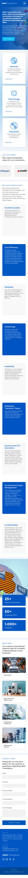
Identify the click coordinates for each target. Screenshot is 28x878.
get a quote (8, 39)
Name (4, 773)
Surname (5, 782)
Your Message (7, 808)
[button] (24, 3)
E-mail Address (7, 799)
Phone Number (7, 790)
